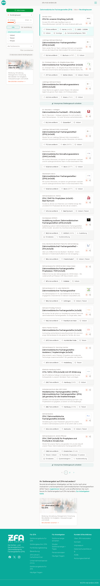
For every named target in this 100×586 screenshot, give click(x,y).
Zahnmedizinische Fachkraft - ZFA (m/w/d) (61, 112)
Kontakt (77, 542)
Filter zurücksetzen (26, 50)
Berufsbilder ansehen (16, 81)
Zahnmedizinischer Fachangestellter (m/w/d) (62, 65)
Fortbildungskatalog (38, 548)
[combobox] (19, 46)
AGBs (76, 555)
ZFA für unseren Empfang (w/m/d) (57, 19)
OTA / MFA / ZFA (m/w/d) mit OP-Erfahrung (61, 372)
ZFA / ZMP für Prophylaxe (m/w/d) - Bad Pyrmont (58, 199)
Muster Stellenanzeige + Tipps (59, 546)
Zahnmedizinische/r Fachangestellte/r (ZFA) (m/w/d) (59, 133)
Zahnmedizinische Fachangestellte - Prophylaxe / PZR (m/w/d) (58, 270)
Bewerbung (35, 551)
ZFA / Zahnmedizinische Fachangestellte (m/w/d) (53, 417)
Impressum (78, 545)
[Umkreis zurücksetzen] (31, 20)
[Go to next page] (74, 472)
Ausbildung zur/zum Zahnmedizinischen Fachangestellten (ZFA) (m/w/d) (60, 221)
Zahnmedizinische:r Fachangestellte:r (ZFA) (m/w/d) (59, 44)
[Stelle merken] (86, 23)
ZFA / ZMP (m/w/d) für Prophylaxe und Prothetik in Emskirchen (59, 439)
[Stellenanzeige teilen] (90, 23)
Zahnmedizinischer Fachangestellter (58, 291)
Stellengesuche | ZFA (38, 544)
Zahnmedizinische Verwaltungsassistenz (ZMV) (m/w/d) (60, 85)
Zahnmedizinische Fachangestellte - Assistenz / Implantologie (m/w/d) (58, 351)
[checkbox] (8, 35)
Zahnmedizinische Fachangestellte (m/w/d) (62, 310)
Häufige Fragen (36, 572)
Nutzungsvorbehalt (82, 558)
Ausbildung (28, 27)
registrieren (54, 489)
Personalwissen (58, 552)
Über (82, 538)
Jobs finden (21, 10)
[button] (19, 15)
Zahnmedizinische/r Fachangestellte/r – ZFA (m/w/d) (60, 247)
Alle (13, 27)
